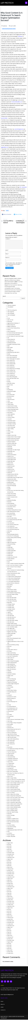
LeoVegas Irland (10, 607)
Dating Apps (9, 448)
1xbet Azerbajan (10, 313)
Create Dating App (11, 427)
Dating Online (10, 462)
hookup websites (10, 558)
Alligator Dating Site (11, 326)
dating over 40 (10, 464)
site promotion (10, 711)
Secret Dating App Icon (12, 701)
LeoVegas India (10, 605)
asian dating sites (11, 341)
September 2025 (10, 857)
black (8, 386)
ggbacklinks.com (4, 147)
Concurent (9, 419)
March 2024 (9, 881)
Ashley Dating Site (11, 339)
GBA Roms (9, 531)
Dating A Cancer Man (11, 435)
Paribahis (9, 670)
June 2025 (9, 862)
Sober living (9, 721)
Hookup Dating (10, 549)
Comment (8, 238)
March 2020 (9, 950)
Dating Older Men (11, 461)
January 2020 (10, 951)
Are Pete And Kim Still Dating (13, 334)
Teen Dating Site (10, 742)
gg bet (8, 532)
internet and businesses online (8, 28)
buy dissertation (10, 396)
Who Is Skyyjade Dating (12, 808)
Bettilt (8, 380)
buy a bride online (11, 394)
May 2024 (9, 880)
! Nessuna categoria (11, 305)
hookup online (10, 552)
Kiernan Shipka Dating (12, 591)
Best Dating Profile (11, 363)
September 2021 (10, 925)
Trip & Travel (10, 761)
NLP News (9, 651)
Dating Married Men (11, 458)
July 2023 (9, 890)
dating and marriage (11, 445)
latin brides (9, 596)
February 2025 (10, 868)
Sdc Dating (9, 700)
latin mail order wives (11, 599)
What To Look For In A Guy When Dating (16, 779)
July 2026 (9, 844)
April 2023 (9, 894)
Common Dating (10, 417)
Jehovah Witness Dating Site (13, 583)
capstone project (11, 399)
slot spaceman (10, 716)
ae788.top (20, 36)
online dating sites (11, 664)
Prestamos (9, 685)
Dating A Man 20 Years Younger (14, 436)
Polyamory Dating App (12, 682)
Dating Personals (11, 466)
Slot (8, 713)
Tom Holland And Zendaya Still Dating (15, 748)
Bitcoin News (10, 384)
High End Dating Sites (11, 542)
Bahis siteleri (10, 347)
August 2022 (10, 907)
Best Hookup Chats (11, 371)
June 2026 (9, 846)
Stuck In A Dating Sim (11, 732)
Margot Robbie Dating (12, 623)
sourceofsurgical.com (18, 129)
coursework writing (11, 422)
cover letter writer (11, 425)
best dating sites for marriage (13, 368)
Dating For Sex (10, 456)
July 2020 (9, 943)
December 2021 (10, 920)
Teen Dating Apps (11, 740)
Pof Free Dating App (11, 678)
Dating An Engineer (11, 441)
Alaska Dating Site (11, 324)
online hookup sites (11, 667)
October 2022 (10, 904)
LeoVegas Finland (11, 604)
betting (8, 381)
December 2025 (10, 852)
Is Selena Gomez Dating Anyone (14, 576)
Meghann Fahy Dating (12, 631)
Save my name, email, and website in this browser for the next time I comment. (13, 264)
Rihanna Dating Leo (11, 698)
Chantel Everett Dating (12, 406)
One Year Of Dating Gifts (12, 656)
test (8, 745)
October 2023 (10, 885)
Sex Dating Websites (11, 706)
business (9, 393)
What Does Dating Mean (12, 771)
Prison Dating (10, 687)
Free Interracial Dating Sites (13, 529)
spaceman (9, 726)
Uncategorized (10, 768)
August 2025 (10, 859)
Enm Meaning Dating (11, 505)
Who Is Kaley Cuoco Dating (13, 794)
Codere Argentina (11, 414)
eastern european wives (12, 497)
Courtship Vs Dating (11, 423)
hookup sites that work (12, 557)
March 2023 (9, 896)
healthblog (9, 539)
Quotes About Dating (11, 690)
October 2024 (10, 875)
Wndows (9, 823)
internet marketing (11, 575)
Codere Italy (9, 415)
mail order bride (10, 615)
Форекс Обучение (11, 836)
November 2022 (10, 903)
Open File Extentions (11, 669)
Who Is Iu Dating (10, 792)
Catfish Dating (10, 404)
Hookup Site (9, 553)
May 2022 (9, 912)
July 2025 (9, 860)
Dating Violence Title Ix (12, 475)
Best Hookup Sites (11, 375)
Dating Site (9, 472)
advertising (9, 321)
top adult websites (11, 750)
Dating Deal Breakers (11, 454)
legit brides (9, 602)
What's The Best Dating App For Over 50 (16, 781)
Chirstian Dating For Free (12, 407)
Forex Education (10, 523)
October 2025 (10, 855)
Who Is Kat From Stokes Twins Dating (15, 797)
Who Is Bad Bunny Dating (12, 786)
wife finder (9, 813)
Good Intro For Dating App (13, 535)
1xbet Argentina (10, 311)
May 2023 (9, 893)
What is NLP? (10, 776)
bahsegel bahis (10, 350)
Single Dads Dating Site (12, 709)
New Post (9, 646)
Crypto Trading (10, 428)
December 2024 (10, 872)
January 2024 (10, 883)
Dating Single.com (11, 471)
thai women (9, 747)
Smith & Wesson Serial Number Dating (15, 719)
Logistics (9, 612)
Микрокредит (10, 828)
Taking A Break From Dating (13, 735)
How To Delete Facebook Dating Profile (15, 563)
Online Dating (10, 659)
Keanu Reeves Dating (11, 589)
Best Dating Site (10, 365)
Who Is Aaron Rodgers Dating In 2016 (15, 782)
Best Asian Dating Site (12, 357)
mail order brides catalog (12, 620)
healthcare (9, 540)
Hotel (8, 561)
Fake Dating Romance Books (13, 511)
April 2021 (9, 933)
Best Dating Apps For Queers (13, 358)
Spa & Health (10, 724)
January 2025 (10, 870)
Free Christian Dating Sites (13, 524)
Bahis (8, 345)
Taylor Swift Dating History (13, 739)
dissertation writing (11, 484)
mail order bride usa (11, 617)
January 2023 (10, 899)
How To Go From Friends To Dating (14, 565)
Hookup (9, 545)
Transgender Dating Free (12, 758)
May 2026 (9, 847)
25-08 (8, 318)
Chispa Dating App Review (12, 409)
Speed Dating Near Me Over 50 (14, 729)
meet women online (11, 630)
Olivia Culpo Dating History (13, 654)
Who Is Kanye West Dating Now (14, 795)
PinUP (8, 677)
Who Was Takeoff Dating (12, 812)
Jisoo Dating (9, 584)
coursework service (11, 420)
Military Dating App (11, 633)
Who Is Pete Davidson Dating (13, 800)
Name (7, 250)
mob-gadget (10, 635)
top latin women (10, 753)
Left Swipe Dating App (12, 600)
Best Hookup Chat (11, 370)
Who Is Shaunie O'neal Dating (13, 805)
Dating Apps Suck (11, 451)
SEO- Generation (23, 187)
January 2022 (10, 919)
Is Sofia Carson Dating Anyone (13, 578)
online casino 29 (10, 657)
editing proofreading (11, 500)
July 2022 (9, 909)
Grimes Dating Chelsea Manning (14, 537)
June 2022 (9, 911)
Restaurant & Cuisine (11, 696)
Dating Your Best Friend (12, 480)
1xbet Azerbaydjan (11, 315)
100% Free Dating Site (12, 310)
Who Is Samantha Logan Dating (14, 802)
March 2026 (9, 851)
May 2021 (9, 932)
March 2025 (9, 867)
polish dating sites (11, 680)
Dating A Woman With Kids (13, 440)
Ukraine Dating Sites (11, 766)
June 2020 (9, 945)
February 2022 (10, 917)
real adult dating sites (11, 691)
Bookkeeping (10, 389)
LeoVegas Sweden (11, 609)
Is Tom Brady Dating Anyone (13, 581)
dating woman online (11, 479)
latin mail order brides (11, 597)
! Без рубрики (10, 306)
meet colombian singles (12, 626)
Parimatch (9, 672)
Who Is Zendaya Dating (12, 810)
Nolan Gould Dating (11, 652)
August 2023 (10, 888)
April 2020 (9, 948)
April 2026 (9, 849)
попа (8, 831)
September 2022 (10, 906)
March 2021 (9, 935)
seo (8, 703)
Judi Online (9, 586)
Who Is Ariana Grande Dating (13, 784)
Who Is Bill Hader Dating (12, 787)
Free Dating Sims (11, 526)
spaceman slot (10, 727)
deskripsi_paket (10, 482)
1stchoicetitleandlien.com (16, 101)
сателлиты (9, 833)
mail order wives (10, 622)
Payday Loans (10, 675)
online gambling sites (11, 665)
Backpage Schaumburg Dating (13, 344)
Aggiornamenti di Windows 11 (13, 323)
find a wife (9, 516)
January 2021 (10, 938)
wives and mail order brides (13, 821)
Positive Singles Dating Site (13, 683)
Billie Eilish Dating (11, 383)
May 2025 (9, 864)
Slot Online (9, 714)
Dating (8, 433)
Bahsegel (9, 349)
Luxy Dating (9, 613)
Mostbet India (10, 639)
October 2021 (10, 924)
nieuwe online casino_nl (12, 649)
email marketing (10, 503)
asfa (8, 337)
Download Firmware (11, 495)
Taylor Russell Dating (11, 737)
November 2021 (10, 922)
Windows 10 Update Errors (12, 818)
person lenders (4, 118)
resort (8, 693)
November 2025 (10, 854)
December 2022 (10, 901)
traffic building (10, 755)
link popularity (10, 610)
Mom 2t (9, 636)
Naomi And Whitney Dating (13, 644)
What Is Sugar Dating (11, 778)
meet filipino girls (10, 628)
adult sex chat (10, 319)
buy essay (9, 397)
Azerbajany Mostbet (11, 342)
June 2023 (9, 891)
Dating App (9, 446)
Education (9, 501)
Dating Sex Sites (10, 469)
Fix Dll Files (9, 521)
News (8, 648)
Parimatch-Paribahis (11, 674)
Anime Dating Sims (11, 331)
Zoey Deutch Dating (11, 826)
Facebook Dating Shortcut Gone (14, 509)
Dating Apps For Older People (13, 449)
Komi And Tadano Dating (12, 594)
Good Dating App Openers (12, 534)
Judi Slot (9, 587)
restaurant (9, 695)
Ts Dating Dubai (10, 763)
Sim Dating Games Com (12, 708)
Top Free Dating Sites (11, 752)
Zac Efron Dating (10, 825)
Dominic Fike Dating (11, 493)
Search (4, 296)
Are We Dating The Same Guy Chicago (15, 336)
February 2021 (10, 937)
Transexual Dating (11, 756)
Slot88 (8, 717)
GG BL (7, 210)
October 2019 (10, 953)
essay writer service (11, 506)
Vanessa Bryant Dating (12, 769)
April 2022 (9, 914)
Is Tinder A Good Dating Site (13, 579)
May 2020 (9, 946)
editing (8, 498)
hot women (9, 560)
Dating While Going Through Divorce (15, 477)
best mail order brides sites (13, 378)
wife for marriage (11, 815)
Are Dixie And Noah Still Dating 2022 (15, 332)
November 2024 (10, 873)
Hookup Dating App (11, 550)
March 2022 (9, 916)
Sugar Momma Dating (12, 734)
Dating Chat (9, 453)
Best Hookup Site (11, 373)
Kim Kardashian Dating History (13, 592)
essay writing (10, 508)
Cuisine (8, 430)
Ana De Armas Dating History (13, 328)
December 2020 (10, 940)
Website (7, 257)
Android (8, 329)
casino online (10, 402)
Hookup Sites (10, 555)
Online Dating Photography (13, 661)
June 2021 (9, 930)
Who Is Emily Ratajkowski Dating (14, 791)
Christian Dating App (11, 410)
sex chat (9, 704)
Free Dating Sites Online (12, 527)
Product (9, 688)
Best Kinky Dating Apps (12, 376)
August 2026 (10, 842)
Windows (9, 817)
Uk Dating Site (10, 765)
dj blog (8, 487)
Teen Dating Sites (11, 743)
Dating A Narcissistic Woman (13, 438)
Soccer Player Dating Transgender (14, 722)
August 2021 (10, 927)
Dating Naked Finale (11, 459)
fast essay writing (11, 513)
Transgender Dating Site (12, 760)
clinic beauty (9, 412)
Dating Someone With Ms (12, 474)
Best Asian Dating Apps (12, 355)
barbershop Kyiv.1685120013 (13, 352)
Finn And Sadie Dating (12, 518)
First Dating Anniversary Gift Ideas (14, 519)
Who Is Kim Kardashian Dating (13, 799)
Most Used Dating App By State (14, 638)
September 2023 (10, 886)
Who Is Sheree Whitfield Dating (14, 807)
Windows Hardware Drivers (13, 820)
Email (7, 253)
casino (8, 401)
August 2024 (10, 878)
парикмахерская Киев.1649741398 (14, 829)
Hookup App (9, 547)
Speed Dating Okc (11, 730)
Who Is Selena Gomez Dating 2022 (14, 804)
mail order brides (10, 618)
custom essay (10, 432)
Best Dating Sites (11, 367)
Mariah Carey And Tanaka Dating (14, 625)
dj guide (9, 488)
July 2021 (9, 929)
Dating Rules (10, 467)
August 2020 (10, 942)
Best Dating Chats (11, 362)
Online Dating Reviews (12, 662)
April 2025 (9, 865)
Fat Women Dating (11, 514)
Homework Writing (11, 544)
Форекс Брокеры (11, 834)
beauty (8, 354)
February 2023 (10, 898)
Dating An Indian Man (11, 443)
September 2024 (10, 877)
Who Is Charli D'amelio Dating (13, 789)
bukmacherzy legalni (11, 391)
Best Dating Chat (11, 360)
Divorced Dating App (11, 485)
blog (8, 388)
